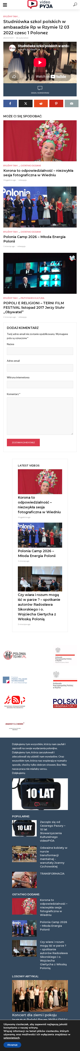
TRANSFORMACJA (52, 873)
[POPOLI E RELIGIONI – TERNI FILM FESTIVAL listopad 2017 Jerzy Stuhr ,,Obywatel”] (40, 273)
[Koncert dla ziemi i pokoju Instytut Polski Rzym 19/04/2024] (40, 996)
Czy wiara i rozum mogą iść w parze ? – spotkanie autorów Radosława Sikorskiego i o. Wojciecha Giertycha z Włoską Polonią (39, 607)
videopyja (22, 180)
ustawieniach (12, 1038)
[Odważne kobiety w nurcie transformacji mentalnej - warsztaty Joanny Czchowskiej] (24, 854)
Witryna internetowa (18, 377)
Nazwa (10, 344)
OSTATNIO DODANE (31, 165)
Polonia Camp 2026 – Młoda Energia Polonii (34, 239)
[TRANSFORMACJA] (24, 880)
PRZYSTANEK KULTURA (32, 298)
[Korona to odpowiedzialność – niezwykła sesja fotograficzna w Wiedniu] (40, 140)
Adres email (13, 360)
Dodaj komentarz (40, 93)
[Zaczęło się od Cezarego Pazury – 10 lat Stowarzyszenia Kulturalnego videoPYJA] (24, 828)
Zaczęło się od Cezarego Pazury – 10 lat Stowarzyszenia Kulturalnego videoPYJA (52, 831)
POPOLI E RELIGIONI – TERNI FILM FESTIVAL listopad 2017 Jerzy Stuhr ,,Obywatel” (34, 307)
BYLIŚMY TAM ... (11, 16)
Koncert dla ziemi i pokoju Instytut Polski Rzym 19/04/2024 (40, 1017)
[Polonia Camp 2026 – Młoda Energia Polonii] (40, 207)
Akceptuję (12, 1044)
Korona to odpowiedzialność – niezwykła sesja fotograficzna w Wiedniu (38, 173)
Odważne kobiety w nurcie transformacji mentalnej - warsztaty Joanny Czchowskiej (53, 857)
